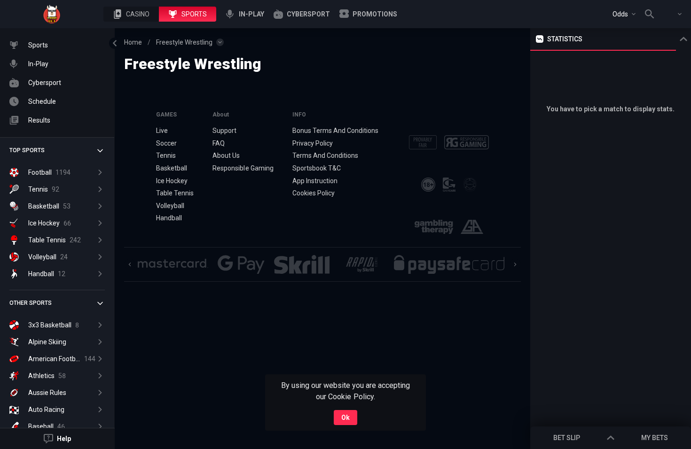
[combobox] (624, 14)
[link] (52, 14)
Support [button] (224, 130)
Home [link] (133, 42)
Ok (345, 417)
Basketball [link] (171, 168)
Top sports (27, 150)
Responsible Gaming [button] (242, 168)
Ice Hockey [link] (172, 181)
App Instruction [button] (315, 181)
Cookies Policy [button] (313, 193)
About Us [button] (226, 155)
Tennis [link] (166, 155)
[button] (131, 14)
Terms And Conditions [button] (325, 155)
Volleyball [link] (170, 205)
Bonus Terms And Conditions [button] (335, 130)
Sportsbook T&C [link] (316, 168)
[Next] (515, 264)
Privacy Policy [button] (312, 143)
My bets (654, 437)
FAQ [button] (218, 143)
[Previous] (129, 264)
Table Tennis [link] (175, 193)
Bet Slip (566, 437)
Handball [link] (169, 218)
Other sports (30, 303)
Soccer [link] (166, 143)
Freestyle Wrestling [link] (184, 42)
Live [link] (162, 130)
